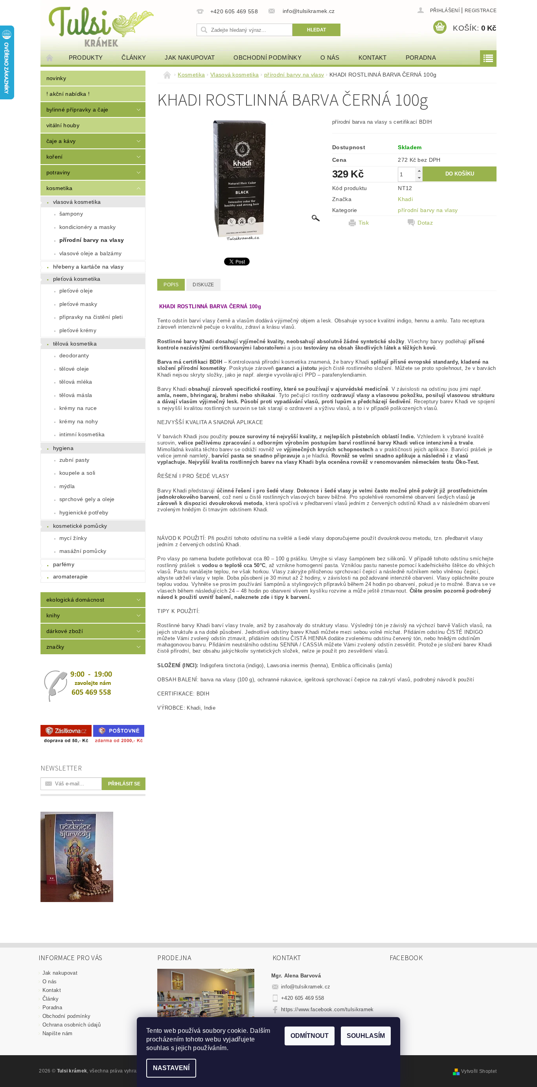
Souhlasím (366, 1035)
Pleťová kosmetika (76, 279)
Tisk (364, 223)
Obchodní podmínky (267, 57)
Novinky (56, 78)
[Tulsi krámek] (117, 26)
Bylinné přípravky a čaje (77, 109)
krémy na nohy (78, 421)
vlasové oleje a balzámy (90, 253)
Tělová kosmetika (75, 343)
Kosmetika (59, 188)
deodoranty (74, 355)
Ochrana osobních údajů (71, 1025)
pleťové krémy (77, 330)
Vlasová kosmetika (77, 202)
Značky (55, 647)
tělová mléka (75, 382)
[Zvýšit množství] (419, 170)
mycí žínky (73, 538)
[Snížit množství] (419, 177)
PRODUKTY (86, 57)
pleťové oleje (76, 290)
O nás (330, 57)
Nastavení (171, 1068)
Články (133, 57)
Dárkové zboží (64, 631)
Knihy (53, 615)
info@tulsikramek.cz (305, 987)
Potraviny (58, 172)
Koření (54, 157)
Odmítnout (310, 1035)
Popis (171, 284)
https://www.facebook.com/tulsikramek (327, 1009)
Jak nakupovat (190, 57)
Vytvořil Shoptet (479, 1071)
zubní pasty (74, 460)
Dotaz (425, 223)
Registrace (481, 10)
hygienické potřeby (84, 512)
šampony (71, 213)
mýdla (67, 486)
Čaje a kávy (61, 141)
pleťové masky (78, 304)
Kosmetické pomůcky (80, 526)
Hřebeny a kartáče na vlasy (88, 267)
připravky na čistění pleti (91, 317)
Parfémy (63, 564)
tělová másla (75, 395)
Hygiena (63, 448)
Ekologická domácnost (75, 600)
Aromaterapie (70, 576)
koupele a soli (77, 473)
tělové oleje (74, 369)
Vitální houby (62, 125)
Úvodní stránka (49, 57)
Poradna (421, 57)
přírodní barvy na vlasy (91, 240)
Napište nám (57, 1033)
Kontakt (373, 57)
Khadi (405, 199)
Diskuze (203, 284)
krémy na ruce (78, 408)
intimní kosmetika (82, 434)
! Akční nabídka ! (68, 94)
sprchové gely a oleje (87, 499)
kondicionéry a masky (87, 227)
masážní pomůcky (83, 551)
